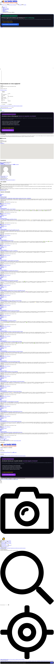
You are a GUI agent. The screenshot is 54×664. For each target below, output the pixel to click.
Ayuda (10, 545)
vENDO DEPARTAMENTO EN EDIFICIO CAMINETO (8, 320)
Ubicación (20, 4)
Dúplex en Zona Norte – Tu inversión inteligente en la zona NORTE (9, 260)
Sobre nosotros (2, 455)
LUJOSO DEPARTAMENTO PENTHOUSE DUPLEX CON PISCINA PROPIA (11, 351)
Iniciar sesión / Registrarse (12, 4)
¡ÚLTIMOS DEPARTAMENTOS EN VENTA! (6, 240)
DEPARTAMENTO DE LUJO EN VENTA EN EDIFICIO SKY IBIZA (10, 361)
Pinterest (9, 452)
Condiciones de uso (13, 455)
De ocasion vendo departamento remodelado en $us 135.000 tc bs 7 (9, 270)
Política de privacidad (7, 455)
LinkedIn (15, 452)
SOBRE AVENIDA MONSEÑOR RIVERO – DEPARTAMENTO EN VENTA (11, 411)
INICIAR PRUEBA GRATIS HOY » (8, 130)
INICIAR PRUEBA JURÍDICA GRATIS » (8, 474)
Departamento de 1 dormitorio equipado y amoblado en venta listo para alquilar (10, 300)
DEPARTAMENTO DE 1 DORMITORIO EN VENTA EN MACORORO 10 (11, 391)
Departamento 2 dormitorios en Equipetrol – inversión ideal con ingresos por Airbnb (11, 331)
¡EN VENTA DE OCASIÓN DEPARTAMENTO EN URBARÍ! (9, 280)
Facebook (5, 452)
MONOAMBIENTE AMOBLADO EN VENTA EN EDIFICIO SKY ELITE (10, 421)
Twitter (12, 452)
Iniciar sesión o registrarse (7, 540)
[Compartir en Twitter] (2, 163)
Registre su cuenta (8, 543)
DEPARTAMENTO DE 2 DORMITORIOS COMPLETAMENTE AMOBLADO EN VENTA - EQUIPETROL (15, 198)
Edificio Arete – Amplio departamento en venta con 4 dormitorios (9, 371)
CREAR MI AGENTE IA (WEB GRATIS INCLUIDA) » (10, 24)
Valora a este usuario (9, 108)
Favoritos (24, 4)
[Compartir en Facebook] (1, 163)
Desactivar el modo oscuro (5, 546)
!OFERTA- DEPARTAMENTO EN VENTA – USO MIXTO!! (9, 250)
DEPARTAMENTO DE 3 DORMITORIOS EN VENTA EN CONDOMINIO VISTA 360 (12, 290)
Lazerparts (1, 456)
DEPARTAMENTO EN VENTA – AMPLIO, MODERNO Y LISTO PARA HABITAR (12, 381)
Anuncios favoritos (3, 544)
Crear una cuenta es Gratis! (17, 440)
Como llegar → (2, 143)
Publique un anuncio (4, 4)
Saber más (24, 662)
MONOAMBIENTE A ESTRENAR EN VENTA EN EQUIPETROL (9, 310)
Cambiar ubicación (4, 545)
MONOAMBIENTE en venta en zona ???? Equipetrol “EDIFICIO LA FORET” (11, 341)
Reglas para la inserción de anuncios (20, 455)
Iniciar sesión (3, 543)
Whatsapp (2, 452)
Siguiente (1, 13)
